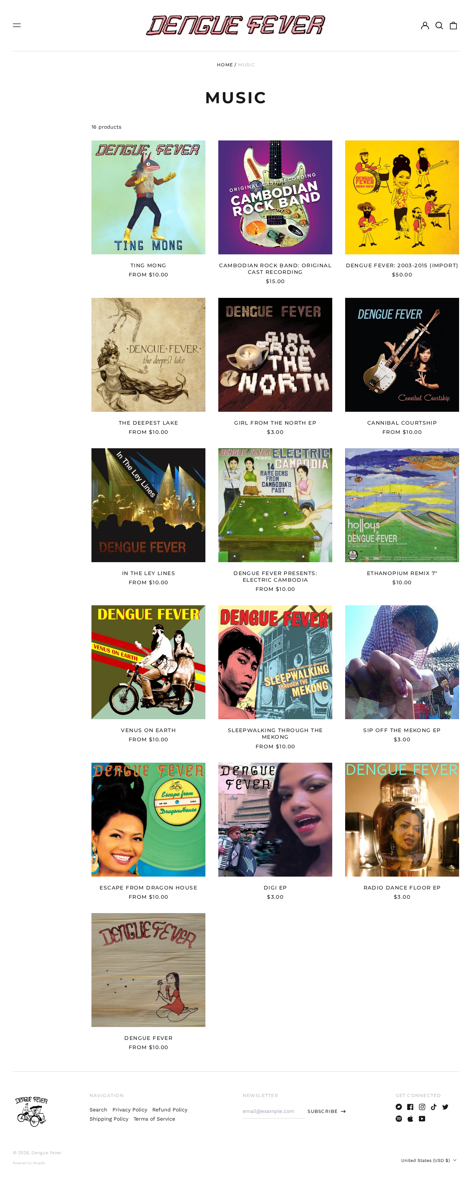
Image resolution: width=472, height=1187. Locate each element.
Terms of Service (154, 1119)
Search (98, 1110)
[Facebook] (410, 1107)
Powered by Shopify (29, 1163)
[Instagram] (422, 1107)
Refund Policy (169, 1110)
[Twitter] (445, 1107)
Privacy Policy (129, 1110)
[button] (439, 25)
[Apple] (410, 1118)
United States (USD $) (426, 1160)
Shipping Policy (109, 1119)
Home (225, 64)
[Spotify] (399, 1118)
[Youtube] (422, 1118)
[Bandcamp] (399, 1107)
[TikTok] (433, 1107)
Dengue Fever (46, 1152)
